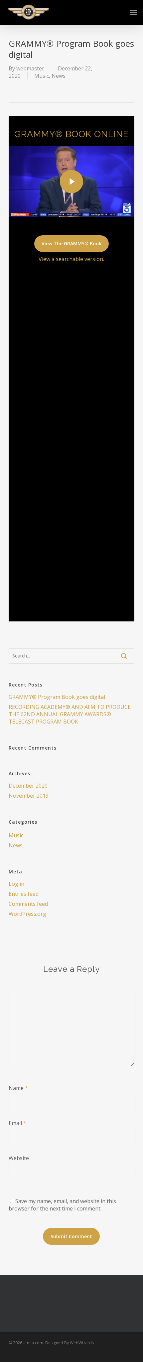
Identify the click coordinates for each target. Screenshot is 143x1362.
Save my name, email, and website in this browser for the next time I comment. (62, 1204)
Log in (16, 883)
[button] (133, 12)
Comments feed (28, 903)
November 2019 (29, 795)
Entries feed (24, 893)
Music (41, 75)
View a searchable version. (71, 259)
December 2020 (28, 785)
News (59, 75)
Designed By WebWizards (69, 1343)
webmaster (30, 68)
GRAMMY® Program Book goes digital (57, 697)
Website (19, 1158)
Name (18, 1088)
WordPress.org (27, 913)
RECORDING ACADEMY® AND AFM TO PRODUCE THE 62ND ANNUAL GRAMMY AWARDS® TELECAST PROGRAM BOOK (70, 714)
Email (17, 1123)
